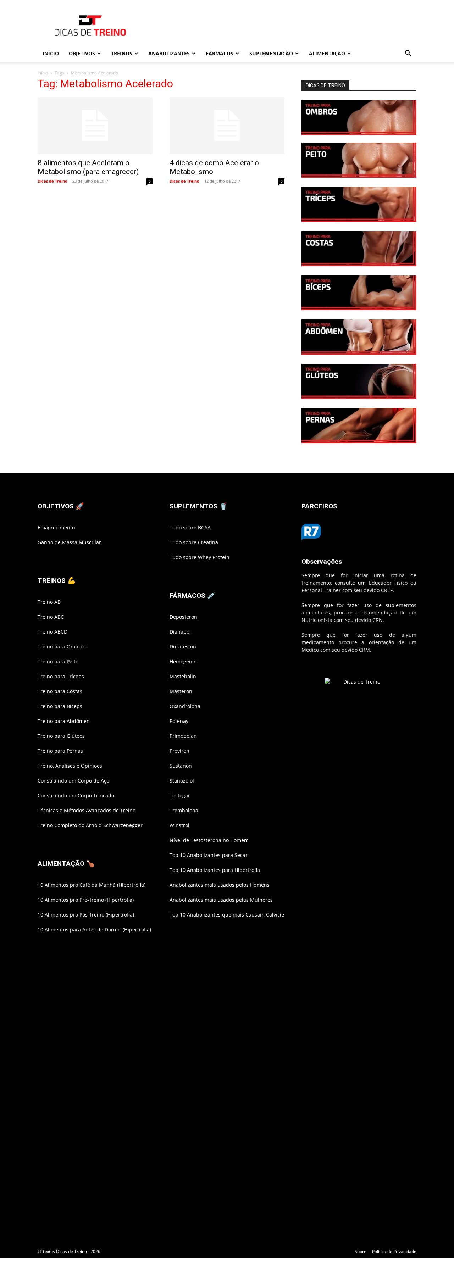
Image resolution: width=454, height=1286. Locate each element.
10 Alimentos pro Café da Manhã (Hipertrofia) (91, 884)
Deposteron (183, 616)
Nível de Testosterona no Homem (209, 840)
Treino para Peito (58, 661)
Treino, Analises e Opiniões (70, 765)
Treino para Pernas (60, 750)
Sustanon (181, 765)
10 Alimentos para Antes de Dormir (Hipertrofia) (94, 929)
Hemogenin (183, 661)
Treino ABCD (52, 631)
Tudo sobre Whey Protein (199, 557)
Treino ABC (51, 616)
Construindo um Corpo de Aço (73, 780)
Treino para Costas (60, 691)
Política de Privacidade (394, 1251)
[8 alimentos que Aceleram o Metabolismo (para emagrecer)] (95, 125)
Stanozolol (182, 780)
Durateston (183, 646)
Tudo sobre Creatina (194, 542)
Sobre (360, 1251)
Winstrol (179, 825)
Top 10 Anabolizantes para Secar (209, 855)
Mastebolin (183, 676)
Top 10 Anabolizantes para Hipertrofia (215, 870)
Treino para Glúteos (61, 736)
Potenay (179, 721)
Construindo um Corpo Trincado (76, 795)
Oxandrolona (185, 706)
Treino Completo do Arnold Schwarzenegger (90, 825)
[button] (407, 54)
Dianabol (180, 631)
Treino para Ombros (62, 646)
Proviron (179, 750)
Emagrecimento (56, 527)
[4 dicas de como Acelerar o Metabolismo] (227, 125)
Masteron (181, 691)
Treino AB (49, 602)
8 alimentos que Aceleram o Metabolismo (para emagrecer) (88, 167)
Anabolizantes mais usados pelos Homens (220, 884)
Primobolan (183, 736)
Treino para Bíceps (60, 706)
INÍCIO (51, 53)
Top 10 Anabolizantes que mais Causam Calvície (227, 914)
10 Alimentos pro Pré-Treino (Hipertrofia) (86, 899)
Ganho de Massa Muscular (69, 542)
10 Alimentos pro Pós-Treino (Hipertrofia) (86, 914)
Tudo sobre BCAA (190, 527)
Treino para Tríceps (61, 676)
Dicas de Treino (52, 181)
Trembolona (184, 810)
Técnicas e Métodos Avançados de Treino (86, 810)
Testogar (180, 795)
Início (43, 73)
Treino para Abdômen (64, 721)
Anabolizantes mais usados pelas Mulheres (221, 899)
